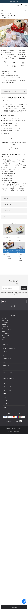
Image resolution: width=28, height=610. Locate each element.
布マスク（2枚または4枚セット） (11, 348)
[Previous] (3, 33)
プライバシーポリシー (7, 329)
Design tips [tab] (7, 210)
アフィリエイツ (5, 333)
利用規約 (4, 331)
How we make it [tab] (8, 204)
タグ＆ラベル (6, 362)
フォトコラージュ (7, 372)
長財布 (4, 407)
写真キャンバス (7, 390)
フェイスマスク (7, 386)
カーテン (5, 393)
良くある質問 (5, 322)
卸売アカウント (5, 335)
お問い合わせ (5, 318)
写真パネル (6, 365)
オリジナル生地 (7, 358)
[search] (26, 10)
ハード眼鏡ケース (7, 404)
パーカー (5, 397)
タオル (4, 355)
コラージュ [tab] (6, 198)
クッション (6, 369)
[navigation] (14, 301)
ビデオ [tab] (5, 217)
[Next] (25, 33)
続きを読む (22, 58)
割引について (5, 320)
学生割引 (4, 337)
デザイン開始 (14, 607)
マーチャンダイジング (7, 339)
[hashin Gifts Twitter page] (15, 306)
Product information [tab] (10, 91)
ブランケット (6, 351)
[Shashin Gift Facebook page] (11, 306)
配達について (5, 324)
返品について (5, 327)
